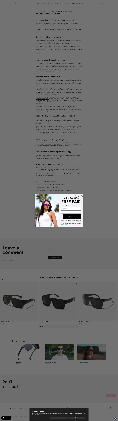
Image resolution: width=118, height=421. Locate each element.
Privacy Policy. (36, 414)
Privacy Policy (62, 224)
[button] (115, 418)
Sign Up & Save (72, 216)
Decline (76, 417)
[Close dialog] (78, 196)
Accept (58, 417)
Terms (66, 224)
